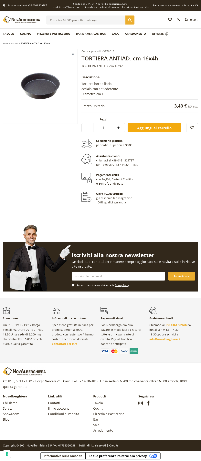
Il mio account (58, 408)
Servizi (8, 408)
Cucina (98, 408)
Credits (114, 445)
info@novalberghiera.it (164, 339)
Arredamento (103, 430)
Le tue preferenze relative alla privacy (118, 456)
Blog (6, 419)
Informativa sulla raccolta (63, 456)
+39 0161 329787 (37, 5)
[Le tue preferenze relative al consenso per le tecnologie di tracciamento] (7, 454)
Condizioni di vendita (63, 414)
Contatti (54, 403)
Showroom (11, 414)
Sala (96, 425)
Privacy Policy (122, 285)
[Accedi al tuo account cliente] (178, 20)
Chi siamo (10, 403)
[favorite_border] (192, 127)
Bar (95, 419)
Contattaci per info (64, 344)
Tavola (98, 403)
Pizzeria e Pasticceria (108, 414)
